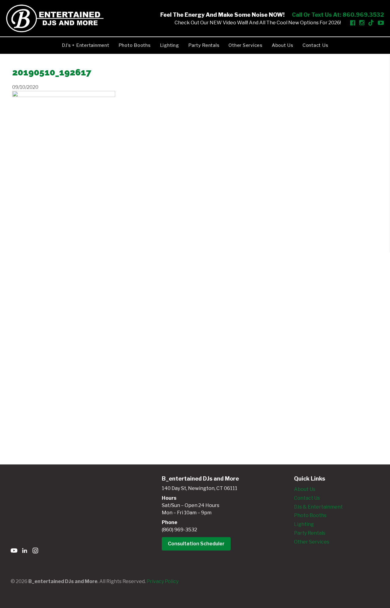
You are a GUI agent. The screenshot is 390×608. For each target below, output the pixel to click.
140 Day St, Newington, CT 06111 (199, 488)
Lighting (169, 45)
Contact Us (315, 45)
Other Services (246, 45)
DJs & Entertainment (318, 507)
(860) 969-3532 (179, 530)
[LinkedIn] (24, 551)
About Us (282, 45)
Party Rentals (204, 45)
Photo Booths (135, 45)
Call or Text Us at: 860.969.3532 (338, 15)
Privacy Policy (163, 581)
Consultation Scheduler (196, 544)
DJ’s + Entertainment (85, 45)
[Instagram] (35, 551)
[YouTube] (14, 551)
